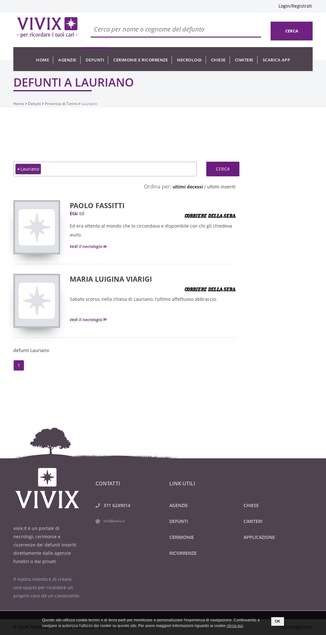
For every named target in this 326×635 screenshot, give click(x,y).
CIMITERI (253, 521)
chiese (218, 60)
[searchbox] (44, 169)
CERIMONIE (181, 537)
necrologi (189, 60)
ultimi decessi (188, 187)
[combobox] (105, 169)
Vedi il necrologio (86, 246)
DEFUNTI (178, 521)
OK (277, 621)
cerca (291, 31)
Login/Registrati (295, 6)
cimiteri (244, 60)
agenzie (67, 60)
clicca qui (235, 626)
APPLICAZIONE (259, 537)
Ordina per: (157, 186)
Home (42, 60)
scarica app (276, 60)
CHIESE (251, 505)
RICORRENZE (183, 553)
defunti (95, 60)
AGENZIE (178, 505)
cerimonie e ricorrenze (140, 60)
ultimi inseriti (221, 187)
